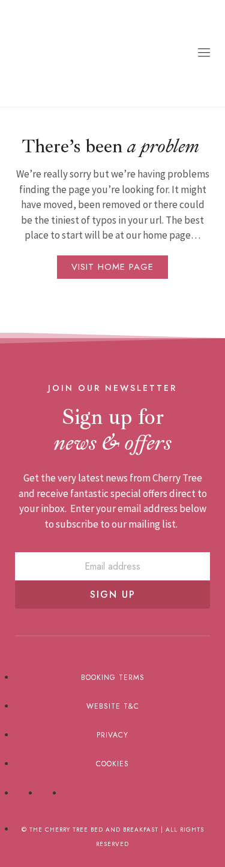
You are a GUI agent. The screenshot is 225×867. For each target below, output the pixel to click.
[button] (204, 53)
